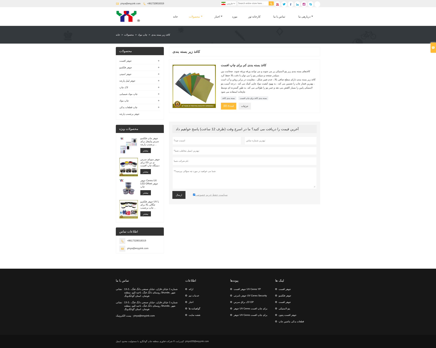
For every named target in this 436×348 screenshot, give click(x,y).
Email (228, 105)
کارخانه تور (254, 16)
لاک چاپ (123, 87)
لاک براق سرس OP (244, 302)
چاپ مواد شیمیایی (128, 94)
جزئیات (244, 106)
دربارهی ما (304, 16)
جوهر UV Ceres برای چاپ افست (250, 308)
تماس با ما (279, 16)
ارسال (179, 195)
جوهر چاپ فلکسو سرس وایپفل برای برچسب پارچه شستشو (149, 141)
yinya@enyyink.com (130, 3)
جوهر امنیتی (125, 74)
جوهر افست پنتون (288, 315)
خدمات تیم (194, 295)
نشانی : (119, 289)
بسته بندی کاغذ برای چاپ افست (253, 98)
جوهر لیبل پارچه (127, 80)
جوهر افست (125, 60)
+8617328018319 (155, 3)
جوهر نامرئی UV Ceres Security (250, 295)
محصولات (194, 16)
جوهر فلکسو (125, 67)
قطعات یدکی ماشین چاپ (291, 321)
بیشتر (145, 150)
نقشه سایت (194, 315)
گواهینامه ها (194, 308)
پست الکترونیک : (124, 315)
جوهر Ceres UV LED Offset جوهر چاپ (149, 183)
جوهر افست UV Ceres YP (247, 289)
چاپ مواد (142, 34)
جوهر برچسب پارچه (129, 114)
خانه (175, 16)
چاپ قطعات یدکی (128, 107)
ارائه (191, 289)
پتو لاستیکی (284, 308)
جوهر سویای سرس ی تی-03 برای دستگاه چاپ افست (150, 162)
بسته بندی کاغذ (228, 98)
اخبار (217, 16)
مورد (234, 16)
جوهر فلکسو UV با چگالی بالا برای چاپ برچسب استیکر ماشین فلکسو (149, 204)
